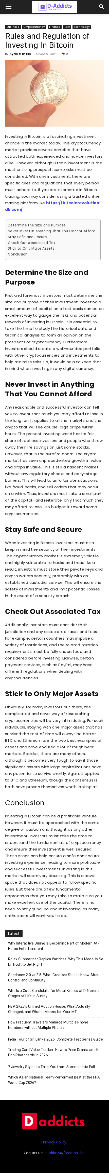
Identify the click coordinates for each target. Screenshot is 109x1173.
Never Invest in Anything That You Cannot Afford (51, 231)
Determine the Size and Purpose (37, 225)
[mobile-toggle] (9, 7)
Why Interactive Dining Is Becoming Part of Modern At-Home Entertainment (53, 946)
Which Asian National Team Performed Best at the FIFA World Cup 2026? (54, 1080)
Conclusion (17, 254)
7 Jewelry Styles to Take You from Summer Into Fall (51, 1067)
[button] (102, 7)
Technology (82, 27)
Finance (54, 27)
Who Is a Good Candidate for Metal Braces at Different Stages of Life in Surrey (53, 993)
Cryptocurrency (34, 27)
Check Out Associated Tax (31, 242)
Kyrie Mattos (20, 54)
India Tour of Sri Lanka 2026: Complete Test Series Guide (55, 1039)
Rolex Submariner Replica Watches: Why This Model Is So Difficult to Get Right (55, 961)
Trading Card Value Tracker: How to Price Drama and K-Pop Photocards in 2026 (54, 1052)
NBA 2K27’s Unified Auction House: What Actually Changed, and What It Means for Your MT (49, 1009)
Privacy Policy (54, 1142)
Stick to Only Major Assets (31, 248)
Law (67, 27)
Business (13, 27)
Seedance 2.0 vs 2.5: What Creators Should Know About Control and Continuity (54, 977)
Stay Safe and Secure (27, 237)
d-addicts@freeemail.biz (64, 1152)
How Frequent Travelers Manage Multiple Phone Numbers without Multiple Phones (48, 1025)
